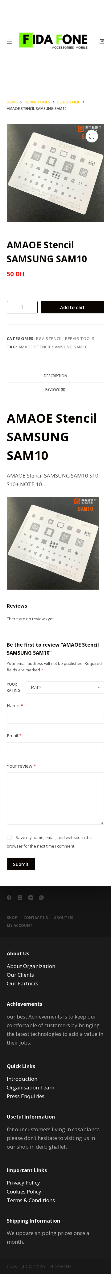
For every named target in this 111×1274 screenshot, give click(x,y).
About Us (63, 917)
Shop (12, 917)
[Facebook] (9, 897)
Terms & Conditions (31, 1200)
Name (15, 705)
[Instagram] (20, 897)
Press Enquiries (25, 1096)
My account (19, 925)
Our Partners (22, 983)
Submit (21, 864)
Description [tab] (55, 375)
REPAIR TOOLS (80, 338)
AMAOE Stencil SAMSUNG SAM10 (53, 347)
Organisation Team (30, 1087)
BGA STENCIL (49, 338)
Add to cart (72, 307)
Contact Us (35, 917)
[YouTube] (30, 897)
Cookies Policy (24, 1191)
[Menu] (9, 42)
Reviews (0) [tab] (55, 389)
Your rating (13, 687)
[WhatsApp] (41, 897)
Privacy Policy (23, 1182)
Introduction (22, 1078)
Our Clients (20, 974)
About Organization (31, 966)
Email (14, 735)
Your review (21, 766)
